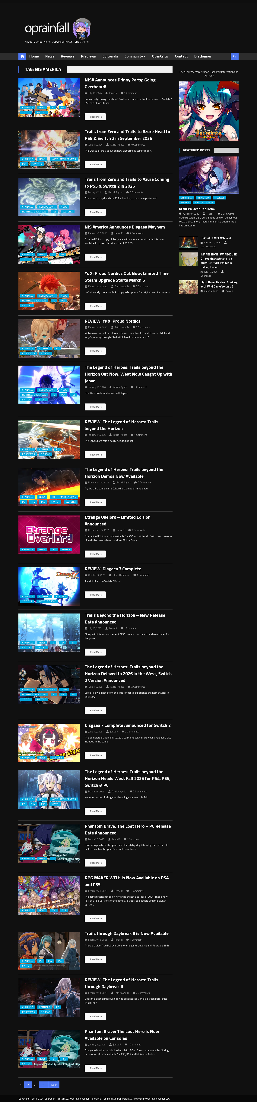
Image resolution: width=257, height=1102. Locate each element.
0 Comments (138, 144)
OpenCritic (160, 56)
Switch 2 (41, 112)
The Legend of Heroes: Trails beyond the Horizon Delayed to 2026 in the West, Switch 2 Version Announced (128, 673)
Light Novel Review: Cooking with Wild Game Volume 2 (219, 284)
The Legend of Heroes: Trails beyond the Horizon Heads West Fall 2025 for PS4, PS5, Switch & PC (127, 778)
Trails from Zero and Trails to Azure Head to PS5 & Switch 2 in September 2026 (127, 135)
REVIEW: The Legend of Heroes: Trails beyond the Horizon (121, 425)
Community (134, 56)
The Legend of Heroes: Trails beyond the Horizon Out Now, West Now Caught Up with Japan (128, 374)
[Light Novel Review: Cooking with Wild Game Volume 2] (188, 287)
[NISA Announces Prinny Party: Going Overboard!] (49, 97)
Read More (96, 117)
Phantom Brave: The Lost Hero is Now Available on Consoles (122, 1034)
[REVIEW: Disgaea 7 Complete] (49, 586)
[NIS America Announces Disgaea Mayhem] (49, 244)
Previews (88, 56)
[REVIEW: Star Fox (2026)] (188, 242)
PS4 (63, 394)
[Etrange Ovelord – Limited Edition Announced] (49, 534)
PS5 (63, 107)
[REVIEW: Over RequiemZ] (209, 175)
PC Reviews (28, 353)
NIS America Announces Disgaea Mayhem (125, 226)
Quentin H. (206, 276)
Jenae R (113, 93)
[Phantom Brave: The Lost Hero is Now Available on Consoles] (49, 1049)
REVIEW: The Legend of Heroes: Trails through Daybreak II (121, 983)
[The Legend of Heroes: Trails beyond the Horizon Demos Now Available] (49, 487)
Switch (26, 112)
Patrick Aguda (117, 144)
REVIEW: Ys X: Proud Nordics (113, 320)
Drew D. (229, 291)
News (49, 56)
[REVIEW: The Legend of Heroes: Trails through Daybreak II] (49, 997)
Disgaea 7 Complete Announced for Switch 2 (128, 725)
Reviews (68, 56)
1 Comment (130, 93)
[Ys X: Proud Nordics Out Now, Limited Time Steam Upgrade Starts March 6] (49, 291)
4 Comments (138, 530)
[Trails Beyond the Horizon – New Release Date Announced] (49, 633)
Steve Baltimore (121, 575)
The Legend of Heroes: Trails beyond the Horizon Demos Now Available (124, 472)
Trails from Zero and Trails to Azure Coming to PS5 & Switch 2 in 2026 (127, 182)
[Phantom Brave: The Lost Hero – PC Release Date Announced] (49, 843)
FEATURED (44, 348)
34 (43, 1085)
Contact (181, 56)
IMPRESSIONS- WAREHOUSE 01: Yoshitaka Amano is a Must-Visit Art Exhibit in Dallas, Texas (219, 260)
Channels (27, 107)
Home (34, 56)
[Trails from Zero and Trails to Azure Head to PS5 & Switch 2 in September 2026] (49, 149)
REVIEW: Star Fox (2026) (216, 238)
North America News (64, 159)
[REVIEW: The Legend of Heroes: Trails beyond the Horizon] (49, 439)
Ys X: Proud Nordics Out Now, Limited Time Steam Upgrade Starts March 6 (127, 276)
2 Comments (137, 233)
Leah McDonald (208, 246)
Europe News (47, 207)
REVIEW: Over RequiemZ (197, 208)
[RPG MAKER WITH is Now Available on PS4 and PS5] (49, 895)
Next (53, 1085)
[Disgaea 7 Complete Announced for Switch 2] (49, 743)
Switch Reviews (47, 601)
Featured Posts (196, 150)
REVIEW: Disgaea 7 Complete (113, 568)
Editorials (110, 56)
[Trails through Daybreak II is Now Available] (49, 951)
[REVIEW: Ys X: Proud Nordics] (49, 338)
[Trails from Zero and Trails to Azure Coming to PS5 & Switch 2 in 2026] (49, 197)
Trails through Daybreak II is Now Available (127, 933)
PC (53, 107)
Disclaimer (202, 56)
